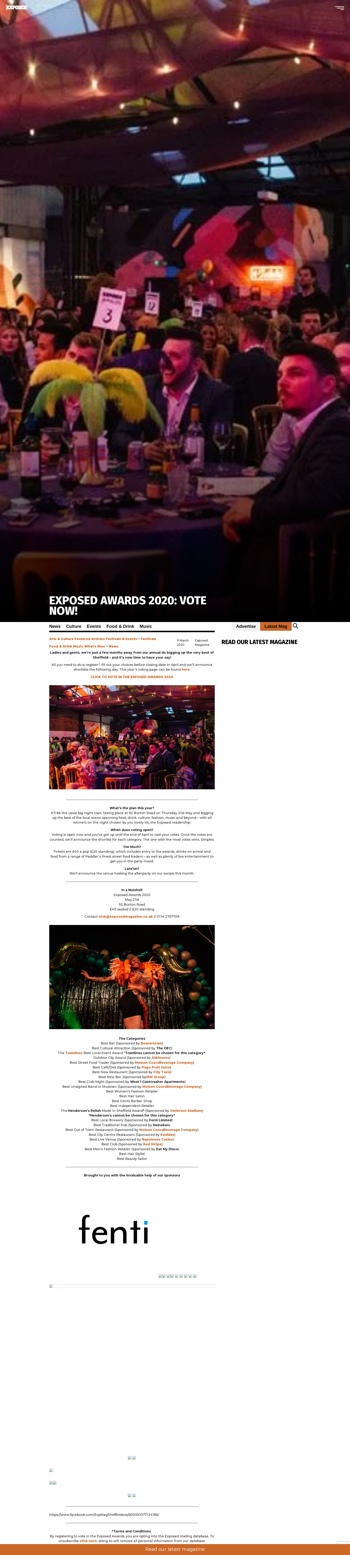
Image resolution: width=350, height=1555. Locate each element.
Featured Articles (90, 639)
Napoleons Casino (157, 1139)
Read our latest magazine (175, 1549)
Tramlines (74, 1053)
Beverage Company (176, 1062)
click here (88, 1541)
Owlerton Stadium (186, 1111)
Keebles (167, 1135)
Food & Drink (120, 626)
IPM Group (155, 1077)
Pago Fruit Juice (156, 1067)
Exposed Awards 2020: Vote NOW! (128, 605)
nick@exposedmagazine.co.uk (126, 916)
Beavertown (151, 1043)
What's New (94, 646)
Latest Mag (276, 626)
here (186, 669)
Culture (73, 626)
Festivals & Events (121, 639)
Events (94, 626)
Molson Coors (147, 1062)
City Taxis (161, 1072)
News (55, 626)
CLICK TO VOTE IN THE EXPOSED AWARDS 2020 (132, 677)
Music (146, 626)
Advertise (246, 626)
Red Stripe (152, 1144)
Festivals (148, 639)
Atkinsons (160, 1058)
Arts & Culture (61, 639)
